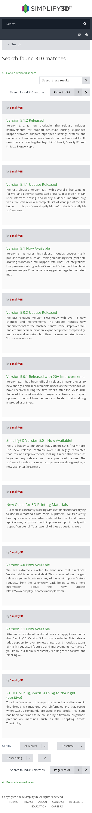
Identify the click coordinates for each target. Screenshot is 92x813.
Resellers (76, 802)
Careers (57, 806)
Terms (13, 802)
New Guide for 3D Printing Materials (37, 504)
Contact (58, 802)
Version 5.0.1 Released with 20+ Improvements (45, 376)
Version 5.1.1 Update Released (31, 184)
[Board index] (46, 8)
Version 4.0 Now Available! (28, 565)
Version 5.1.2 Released (25, 120)
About (42, 802)
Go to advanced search (21, 73)
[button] (86, 92)
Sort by (6, 746)
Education (38, 806)
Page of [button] (62, 92)
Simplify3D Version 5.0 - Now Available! (39, 440)
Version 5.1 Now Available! (28, 248)
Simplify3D (16, 107)
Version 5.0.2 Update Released (31, 312)
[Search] (85, 24)
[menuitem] (86, 35)
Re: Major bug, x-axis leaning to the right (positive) (41, 695)
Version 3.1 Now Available (28, 629)
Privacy (28, 802)
